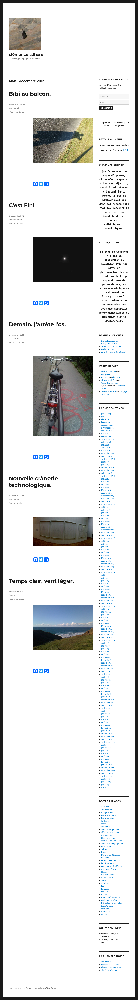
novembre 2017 (107, 499)
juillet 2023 (106, 414)
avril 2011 (105, 722)
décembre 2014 (107, 598)
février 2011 (106, 728)
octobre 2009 (107, 773)
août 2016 (105, 541)
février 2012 (106, 694)
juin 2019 (105, 465)
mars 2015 (105, 589)
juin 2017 (105, 513)
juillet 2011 (105, 714)
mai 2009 (105, 787)
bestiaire (105, 821)
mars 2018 (105, 487)
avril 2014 (105, 620)
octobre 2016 (106, 535)
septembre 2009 (108, 776)
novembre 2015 (107, 567)
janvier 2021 (106, 436)
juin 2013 (105, 649)
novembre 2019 (108, 453)
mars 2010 (105, 759)
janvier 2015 (106, 595)
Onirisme (105, 883)
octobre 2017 (106, 501)
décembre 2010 (107, 734)
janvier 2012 (106, 697)
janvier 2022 (106, 422)
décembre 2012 (107, 666)
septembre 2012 (108, 674)
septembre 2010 (108, 742)
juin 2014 (105, 615)
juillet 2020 (106, 442)
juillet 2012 (106, 680)
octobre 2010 (106, 739)
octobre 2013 (106, 637)
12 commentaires (16, 599)
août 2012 (105, 677)
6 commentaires (16, 223)
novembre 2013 (107, 634)
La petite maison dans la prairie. (114, 352)
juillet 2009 (106, 782)
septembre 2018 (108, 476)
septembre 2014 (108, 606)
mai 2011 (105, 719)
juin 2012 (105, 683)
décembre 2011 (107, 700)
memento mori (15, 220)
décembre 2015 (107, 564)
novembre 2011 (107, 702)
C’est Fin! (21, 205)
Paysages (105, 889)
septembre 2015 (108, 572)
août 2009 (105, 779)
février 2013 (106, 660)
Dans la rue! (106, 846)
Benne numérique (109, 818)
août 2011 (105, 711)
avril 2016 (105, 552)
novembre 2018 (107, 470)
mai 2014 (105, 617)
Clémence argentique (110, 829)
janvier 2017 (106, 527)
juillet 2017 (106, 510)
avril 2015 (105, 586)
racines (104, 895)
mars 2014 (105, 623)
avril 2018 (105, 484)
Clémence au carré (109, 838)
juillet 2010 (106, 748)
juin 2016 (105, 547)
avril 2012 (105, 688)
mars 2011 (105, 725)
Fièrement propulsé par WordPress (41, 988)
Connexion (106, 962)
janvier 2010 (106, 765)
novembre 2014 (107, 600)
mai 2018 (105, 482)
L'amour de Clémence (110, 855)
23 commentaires (16, 342)
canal (103, 824)
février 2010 (106, 762)
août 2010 (105, 745)
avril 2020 (105, 448)
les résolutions (15, 339)
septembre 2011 (108, 708)
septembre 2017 (108, 504)
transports (105, 911)
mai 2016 (105, 550)
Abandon (105, 807)
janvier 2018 (106, 493)
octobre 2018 (106, 473)
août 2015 (105, 575)
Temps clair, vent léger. (41, 581)
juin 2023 (105, 416)
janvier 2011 (106, 731)
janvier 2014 (106, 629)
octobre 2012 (106, 671)
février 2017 (106, 524)
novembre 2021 (107, 428)
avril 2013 (105, 654)
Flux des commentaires (111, 967)
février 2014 (106, 626)
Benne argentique (108, 815)
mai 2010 (105, 753)
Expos (103, 852)
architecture (106, 810)
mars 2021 (105, 433)
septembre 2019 (108, 459)
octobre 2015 (106, 569)
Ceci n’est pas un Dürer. (111, 347)
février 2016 (106, 558)
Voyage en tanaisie (109, 344)
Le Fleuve (105, 858)
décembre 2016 (107, 530)
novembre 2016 (108, 533)
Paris (103, 886)
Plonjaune (105, 374)
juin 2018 (105, 479)
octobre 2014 (106, 603)
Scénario (105, 909)
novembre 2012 (107, 668)
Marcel (104, 872)
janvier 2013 (106, 663)
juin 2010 (105, 751)
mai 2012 (105, 685)
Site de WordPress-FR (110, 970)
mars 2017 (105, 521)
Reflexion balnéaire (109, 900)
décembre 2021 (107, 425)
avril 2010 (105, 756)
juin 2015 (105, 581)
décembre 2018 (107, 467)
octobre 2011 (106, 705)
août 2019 (105, 462)
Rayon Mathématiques (110, 897)
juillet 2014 (106, 612)
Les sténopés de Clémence (112, 866)
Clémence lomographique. (112, 844)
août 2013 (105, 643)
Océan (12, 595)
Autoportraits (14, 108)
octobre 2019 (106, 456)
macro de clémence (109, 869)
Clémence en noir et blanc (112, 841)
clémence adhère (26, 54)
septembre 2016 (108, 538)
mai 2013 (105, 651)
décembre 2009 (108, 768)
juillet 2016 (106, 544)
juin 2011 (105, 717)
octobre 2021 (106, 431)
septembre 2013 (108, 640)
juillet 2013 (105, 646)
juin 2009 (105, 784)
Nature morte (107, 878)
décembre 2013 (107, 632)
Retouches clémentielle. (111, 903)
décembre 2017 (107, 496)
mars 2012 (105, 691)
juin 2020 (105, 445)
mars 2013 (105, 657)
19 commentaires (16, 112)
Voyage (104, 914)
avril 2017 (105, 518)
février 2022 (106, 419)
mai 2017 (105, 516)
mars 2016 (105, 555)
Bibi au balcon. (30, 93)
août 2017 (105, 507)
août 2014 (105, 609)
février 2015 (106, 592)
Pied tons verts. (107, 349)
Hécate (104, 377)
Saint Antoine (107, 906)
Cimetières (105, 827)
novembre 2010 (107, 736)
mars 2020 (105, 450)
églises (104, 849)
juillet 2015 (106, 578)
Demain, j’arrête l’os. (37, 324)
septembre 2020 (108, 439)
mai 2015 (105, 584)
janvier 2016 (106, 561)
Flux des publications (110, 964)
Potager (104, 892)
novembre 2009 (108, 770)
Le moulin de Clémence (111, 861)
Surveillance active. (109, 341)
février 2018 (106, 490)
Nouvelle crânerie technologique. (33, 481)
